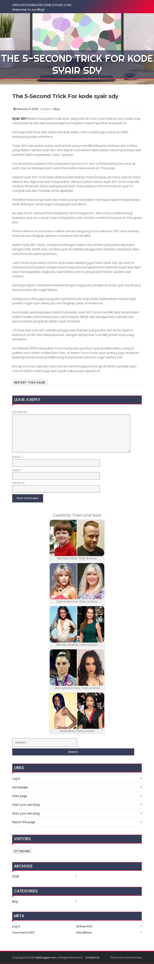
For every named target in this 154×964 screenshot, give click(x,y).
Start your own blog (26, 805)
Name (17, 457)
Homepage (20, 787)
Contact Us (92, 957)
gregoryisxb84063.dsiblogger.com (41, 5)
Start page (19, 796)
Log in (16, 779)
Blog (57, 109)
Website (18, 483)
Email (17, 470)
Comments (23, 933)
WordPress (84, 933)
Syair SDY (19, 118)
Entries (84, 926)
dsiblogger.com (46, 957)
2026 (15, 877)
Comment (20, 412)
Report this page (30, 382)
